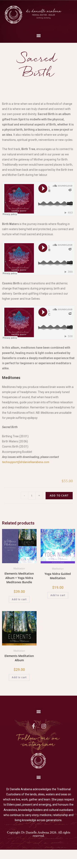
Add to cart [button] (19, 599)
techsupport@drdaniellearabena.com (25, 462)
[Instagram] (44, 726)
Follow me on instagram (39, 741)
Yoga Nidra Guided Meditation (58, 576)
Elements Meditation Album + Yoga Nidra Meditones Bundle (19, 578)
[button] (38, 35)
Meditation (19, 568)
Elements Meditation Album (19, 658)
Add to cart (59, 495)
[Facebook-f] (33, 726)
